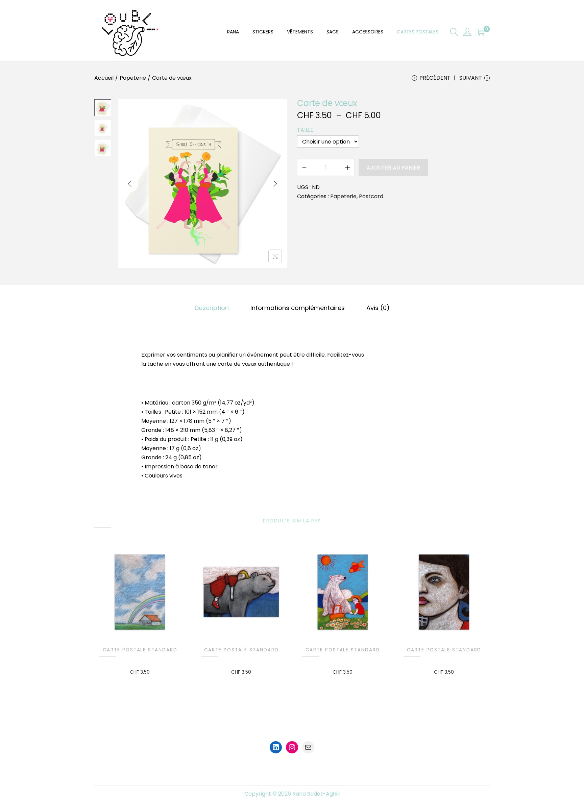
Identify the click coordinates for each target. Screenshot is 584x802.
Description (212, 308)
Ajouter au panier (393, 168)
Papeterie (133, 78)
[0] (481, 32)
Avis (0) (378, 308)
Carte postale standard (140, 650)
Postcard (371, 196)
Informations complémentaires (297, 308)
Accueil (104, 78)
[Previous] (129, 183)
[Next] (275, 183)
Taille (305, 130)
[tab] (212, 307)
